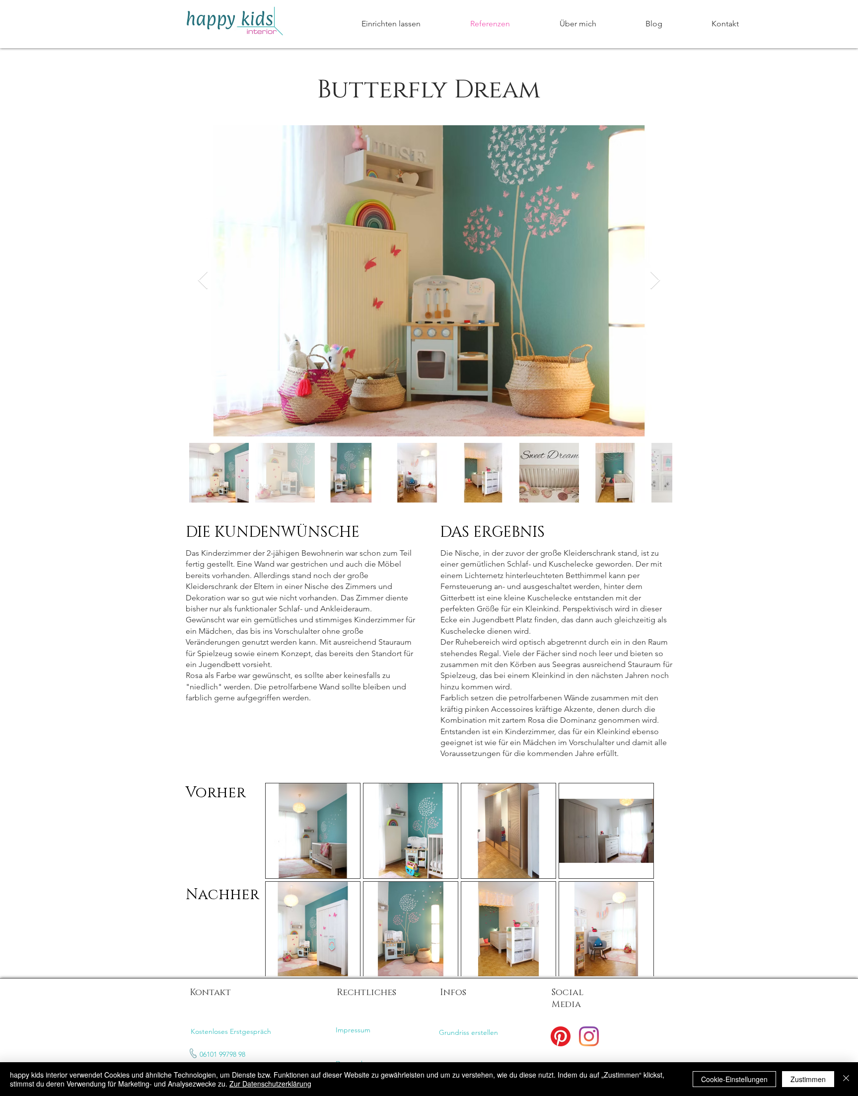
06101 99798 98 (222, 1054)
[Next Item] (655, 280)
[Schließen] (846, 1079)
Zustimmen (808, 1079)
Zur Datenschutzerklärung (270, 1084)
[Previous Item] (203, 280)
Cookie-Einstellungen (734, 1079)
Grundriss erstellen (468, 1032)
